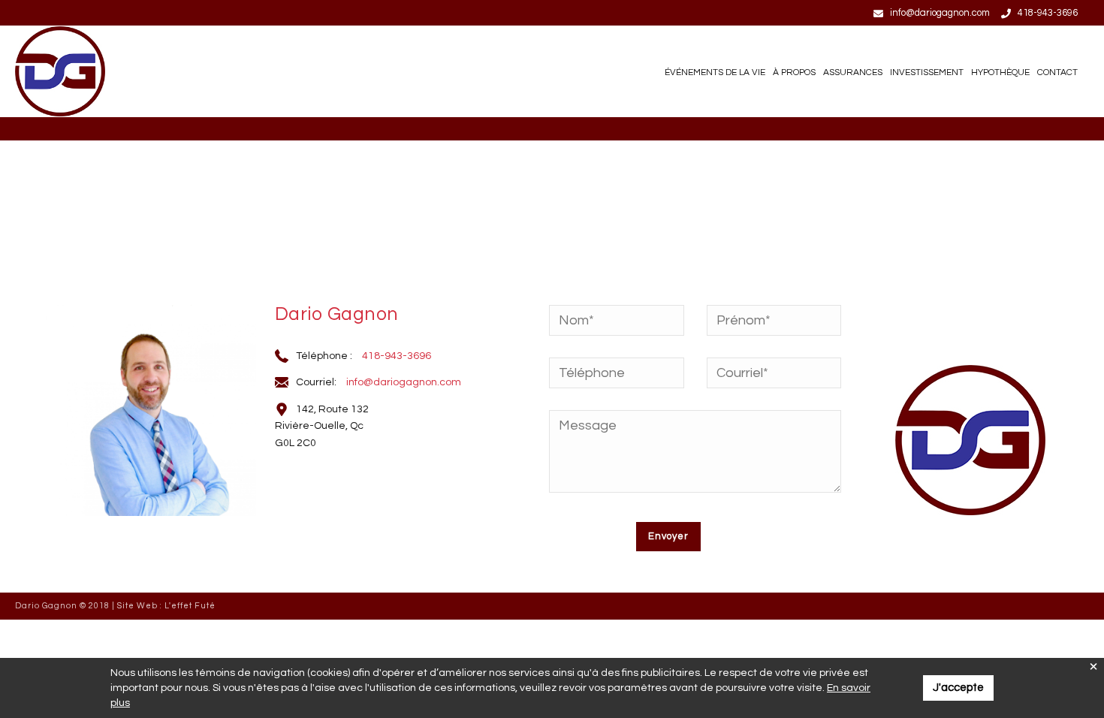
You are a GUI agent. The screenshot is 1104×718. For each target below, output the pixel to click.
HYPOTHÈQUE (1000, 72)
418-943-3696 (1048, 13)
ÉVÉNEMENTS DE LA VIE (715, 72)
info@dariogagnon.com (940, 13)
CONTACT (1057, 72)
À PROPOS (794, 72)
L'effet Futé (190, 606)
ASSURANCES (852, 72)
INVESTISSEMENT (927, 72)
